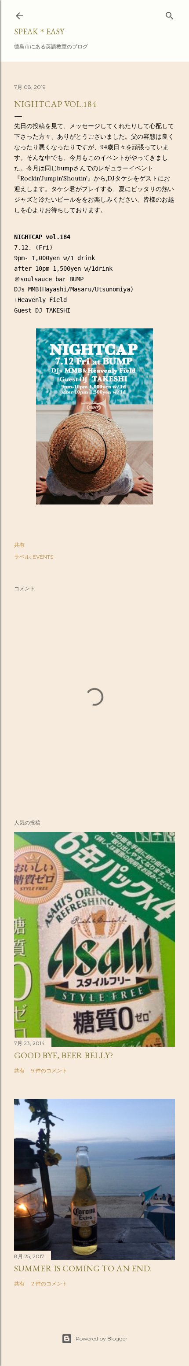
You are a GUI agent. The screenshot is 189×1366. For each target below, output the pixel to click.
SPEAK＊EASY (39, 31)
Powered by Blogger (101, 1338)
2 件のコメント (49, 1283)
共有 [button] (19, 544)
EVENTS (43, 556)
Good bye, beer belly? (63, 1055)
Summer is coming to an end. (82, 1268)
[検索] (169, 13)
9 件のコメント (49, 1070)
